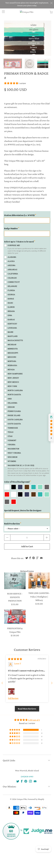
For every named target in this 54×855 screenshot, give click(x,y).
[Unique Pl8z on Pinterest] (25, 781)
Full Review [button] (13, 698)
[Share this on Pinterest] (33, 558)
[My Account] (2, 11)
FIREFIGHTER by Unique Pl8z (15, 617)
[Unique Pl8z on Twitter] (17, 781)
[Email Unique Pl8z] (35, 781)
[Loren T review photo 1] (11, 691)
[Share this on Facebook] (30, 558)
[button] (11, 83)
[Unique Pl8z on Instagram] (30, 781)
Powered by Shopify (36, 799)
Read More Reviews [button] (27, 708)
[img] (15, 659)
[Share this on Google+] (37, 558)
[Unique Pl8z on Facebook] (21, 781)
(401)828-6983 (27, 776)
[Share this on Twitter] (26, 558)
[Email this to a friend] (41, 558)
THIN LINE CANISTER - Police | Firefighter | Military (39, 580)
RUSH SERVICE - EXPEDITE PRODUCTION (15, 580)
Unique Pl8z (22, 799)
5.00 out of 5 (34, 720)
